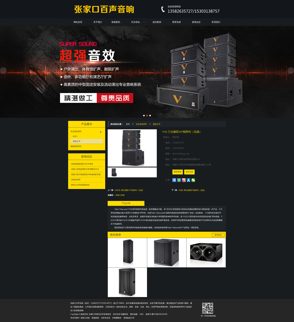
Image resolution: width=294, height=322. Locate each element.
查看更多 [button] (218, 235)
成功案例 (157, 22)
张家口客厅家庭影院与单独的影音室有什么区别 (87, 174)
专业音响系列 (137, 22)
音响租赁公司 (128, 318)
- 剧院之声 (76, 141)
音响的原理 (75, 180)
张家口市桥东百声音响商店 (100, 314)
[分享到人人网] (188, 180)
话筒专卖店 (105, 318)
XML (141, 314)
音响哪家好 (116, 318)
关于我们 (97, 22)
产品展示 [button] (86, 124)
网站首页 (78, 22)
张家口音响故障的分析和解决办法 (85, 169)
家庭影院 (95, 318)
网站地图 (134, 314)
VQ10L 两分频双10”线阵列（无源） (129, 190)
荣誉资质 (176, 22)
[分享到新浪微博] (184, 180)
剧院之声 (156, 124)
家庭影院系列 (117, 22)
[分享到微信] (193, 180)
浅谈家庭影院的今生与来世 (82, 164)
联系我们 (216, 22)
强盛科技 (124, 314)
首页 (128, 124)
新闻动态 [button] (86, 156)
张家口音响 (120, 195)
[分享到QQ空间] (179, 180)
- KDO (74, 136)
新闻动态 (196, 22)
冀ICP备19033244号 (159, 314)
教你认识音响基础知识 (80, 185)
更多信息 (189, 172)
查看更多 (127, 248)
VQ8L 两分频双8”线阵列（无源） (192, 190)
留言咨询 (177, 172)
